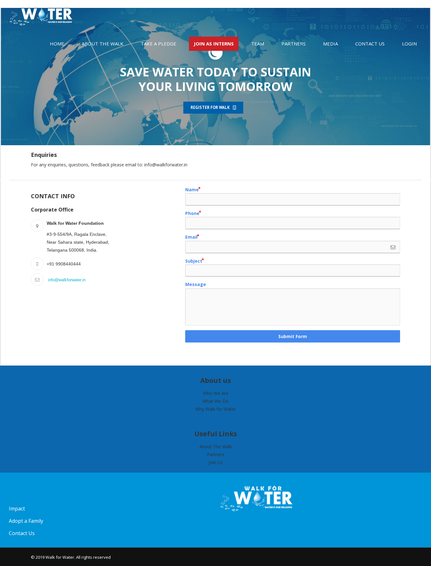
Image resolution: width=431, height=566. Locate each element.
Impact (17, 508)
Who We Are (215, 393)
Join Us (216, 462)
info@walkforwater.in (165, 165)
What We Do (216, 401)
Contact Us (22, 533)
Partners (215, 454)
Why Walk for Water (215, 409)
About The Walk (215, 447)
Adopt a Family (26, 520)
